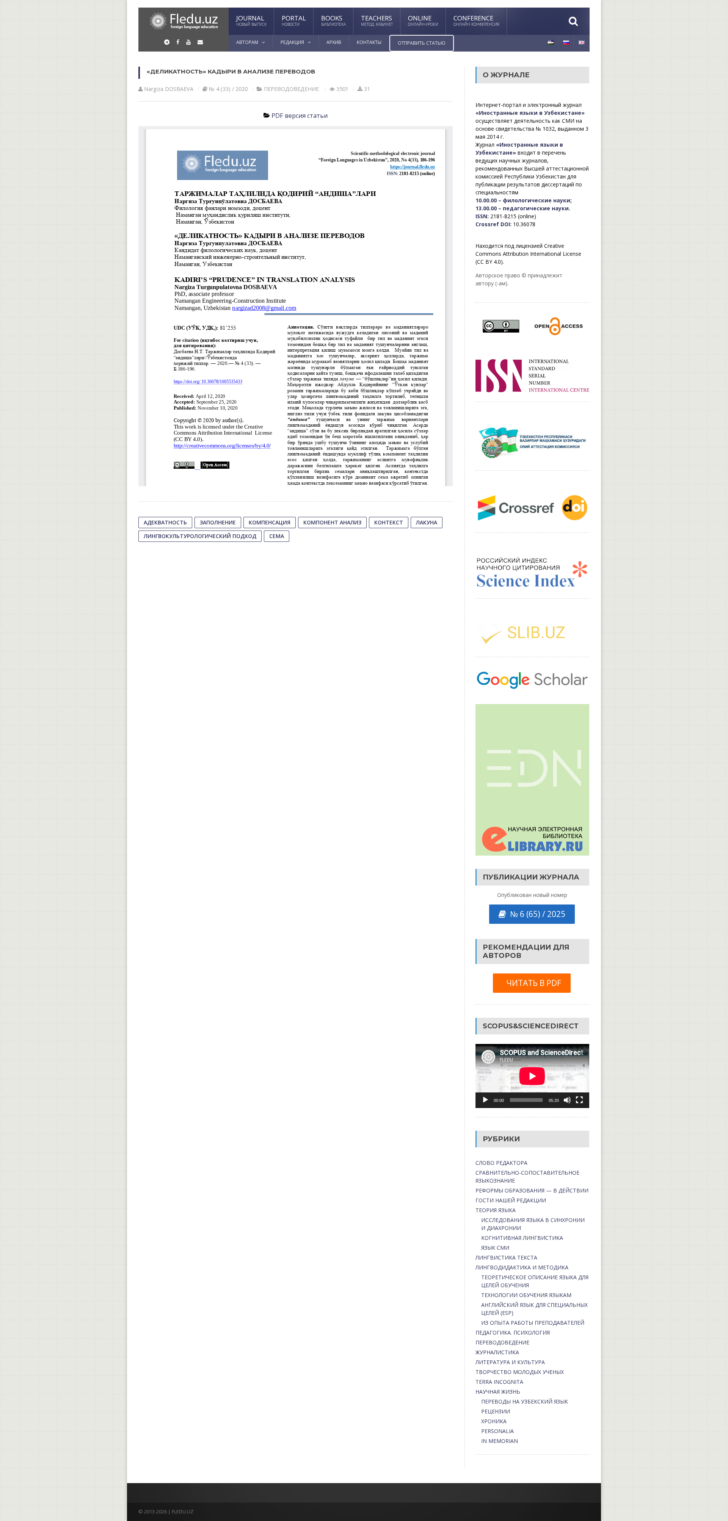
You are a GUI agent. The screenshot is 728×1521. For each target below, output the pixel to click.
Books (333, 20)
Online (423, 20)
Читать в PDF (531, 983)
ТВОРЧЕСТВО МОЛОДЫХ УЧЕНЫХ (519, 1371)
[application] (532, 1076)
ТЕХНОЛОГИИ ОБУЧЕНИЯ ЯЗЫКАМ (526, 1295)
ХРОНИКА (494, 1421)
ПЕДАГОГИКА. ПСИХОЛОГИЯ (512, 1332)
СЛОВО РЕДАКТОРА (501, 1162)
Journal (251, 20)
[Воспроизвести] (485, 1100)
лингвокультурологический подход (200, 536)
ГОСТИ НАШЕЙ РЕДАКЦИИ (510, 1200)
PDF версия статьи (299, 115)
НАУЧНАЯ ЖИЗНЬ (497, 1391)
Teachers (377, 20)
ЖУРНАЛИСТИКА (497, 1352)
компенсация (269, 522)
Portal (294, 20)
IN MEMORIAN (499, 1440)
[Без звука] (567, 1100)
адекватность (165, 522)
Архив (333, 42)
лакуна (426, 522)
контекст (388, 522)
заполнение (218, 522)
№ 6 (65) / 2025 (535, 914)
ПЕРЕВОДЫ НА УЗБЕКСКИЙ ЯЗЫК (524, 1401)
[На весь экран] (579, 1100)
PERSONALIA (497, 1431)
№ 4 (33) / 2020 (228, 88)
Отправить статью (422, 43)
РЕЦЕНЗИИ (495, 1411)
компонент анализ (332, 522)
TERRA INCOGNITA (499, 1381)
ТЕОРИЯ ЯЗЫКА (495, 1210)
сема (276, 536)
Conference (476, 20)
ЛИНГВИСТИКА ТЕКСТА (506, 1257)
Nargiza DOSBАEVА (168, 88)
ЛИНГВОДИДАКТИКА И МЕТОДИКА (521, 1267)
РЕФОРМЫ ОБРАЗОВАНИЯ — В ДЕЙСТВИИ (531, 1190)
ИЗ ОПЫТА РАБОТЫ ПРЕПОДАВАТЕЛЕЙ (532, 1322)
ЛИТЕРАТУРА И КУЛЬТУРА (510, 1362)
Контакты (369, 42)
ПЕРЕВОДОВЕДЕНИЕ (291, 88)
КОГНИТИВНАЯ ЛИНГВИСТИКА (522, 1237)
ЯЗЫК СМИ (495, 1247)
